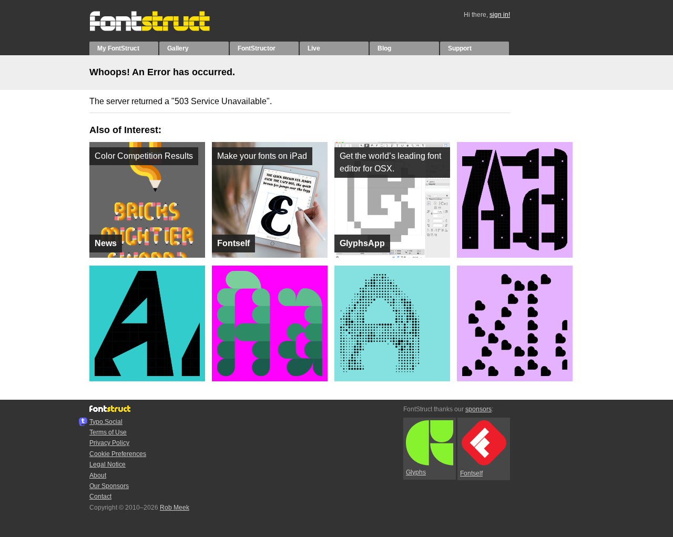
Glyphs (416, 472)
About (97, 475)
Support (460, 48)
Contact (100, 496)
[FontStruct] (160, 29)
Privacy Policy (109, 443)
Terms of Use (108, 432)
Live (314, 48)
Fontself (471, 473)
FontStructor (257, 48)
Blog (384, 48)
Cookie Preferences (117, 454)
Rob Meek (174, 507)
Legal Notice (107, 464)
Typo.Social (106, 421)
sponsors (478, 409)
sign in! (500, 14)
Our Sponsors (109, 486)
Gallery (178, 48)
